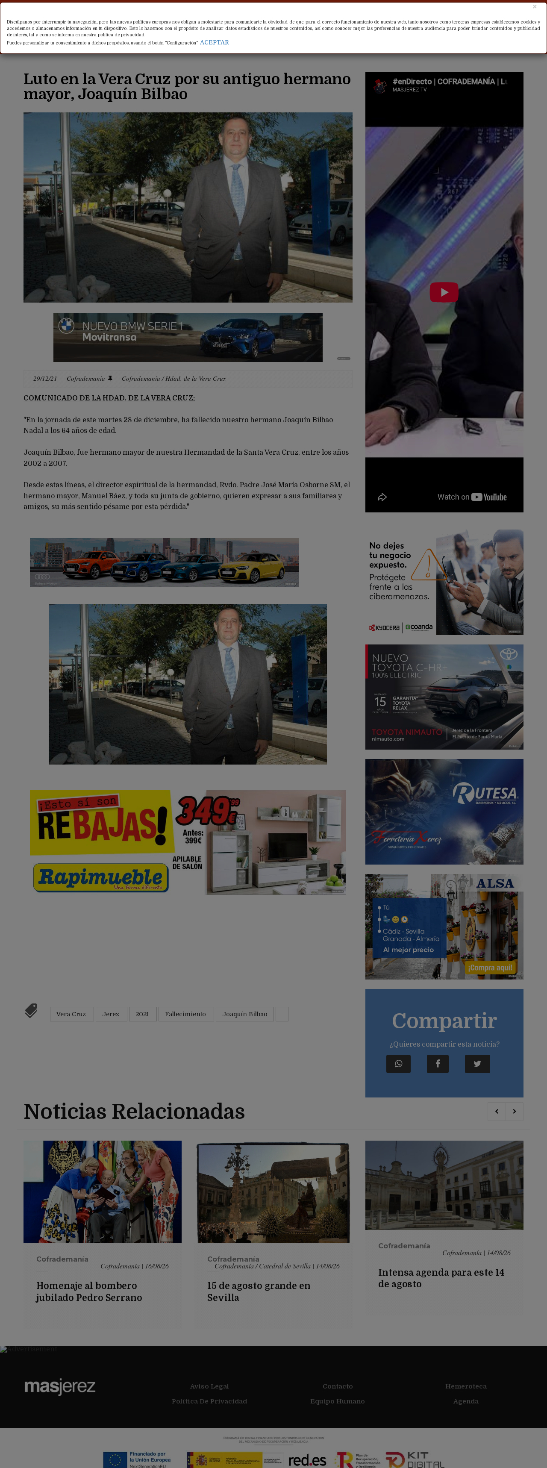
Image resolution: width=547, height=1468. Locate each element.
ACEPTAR (214, 42)
